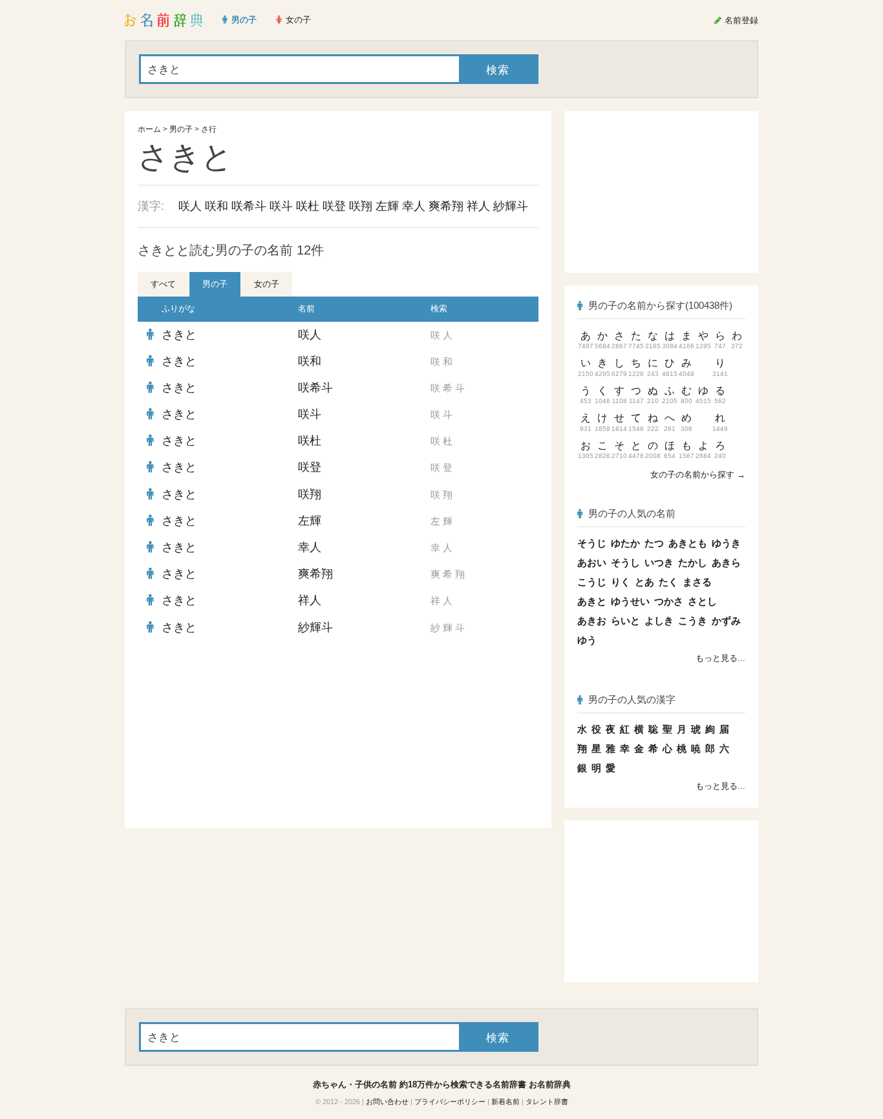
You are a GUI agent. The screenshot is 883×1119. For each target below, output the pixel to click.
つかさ (668, 601)
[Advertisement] (235, 734)
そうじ (591, 543)
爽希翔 (446, 206)
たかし (692, 562)
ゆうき (726, 543)
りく (620, 581)
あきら (726, 562)
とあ (644, 581)
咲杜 (307, 206)
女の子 (266, 284)
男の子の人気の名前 (632, 513)
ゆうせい (630, 601)
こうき (692, 620)
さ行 (209, 129)
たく (668, 581)
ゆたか (625, 543)
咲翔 (360, 206)
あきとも (687, 543)
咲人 (190, 206)
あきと (591, 601)
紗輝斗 (510, 206)
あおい (591, 562)
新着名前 (505, 1101)
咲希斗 (248, 206)
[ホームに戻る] (164, 20)
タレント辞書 (547, 1101)
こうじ (591, 581)
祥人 (478, 206)
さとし (702, 601)
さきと (179, 334)
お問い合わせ (387, 1101)
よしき (659, 620)
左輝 (387, 206)
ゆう (587, 639)
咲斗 (281, 206)
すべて (163, 284)
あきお (591, 620)
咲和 (216, 206)
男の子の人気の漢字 (632, 699)
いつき (659, 562)
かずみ (726, 620)
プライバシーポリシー (449, 1101)
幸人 (413, 206)
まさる (697, 581)
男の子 (181, 129)
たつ (654, 543)
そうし (625, 562)
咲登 (334, 206)
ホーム (149, 129)
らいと (625, 620)
